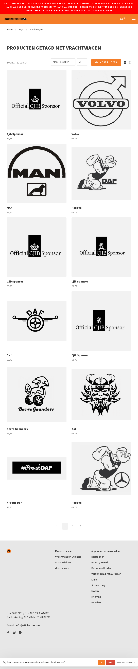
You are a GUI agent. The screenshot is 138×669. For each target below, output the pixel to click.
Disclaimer (97, 556)
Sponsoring (98, 585)
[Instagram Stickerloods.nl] (14, 632)
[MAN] (36, 174)
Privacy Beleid (99, 562)
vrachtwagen (36, 29)
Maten (95, 591)
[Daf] (36, 321)
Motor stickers (63, 551)
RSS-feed (96, 602)
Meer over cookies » (126, 662)
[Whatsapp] (20, 632)
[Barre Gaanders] (36, 395)
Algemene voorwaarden (105, 551)
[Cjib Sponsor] (36, 100)
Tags (21, 29)
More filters (108, 62)
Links (94, 579)
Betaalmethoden (101, 568)
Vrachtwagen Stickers (68, 556)
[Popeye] (101, 174)
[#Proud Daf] (36, 469)
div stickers (61, 568)
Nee (111, 662)
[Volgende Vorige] (79, 526)
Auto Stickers (63, 562)
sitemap (96, 596)
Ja (101, 662)
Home (10, 29)
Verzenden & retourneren (106, 573)
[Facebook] (8, 632)
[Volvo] (101, 100)
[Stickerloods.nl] (9, 551)
